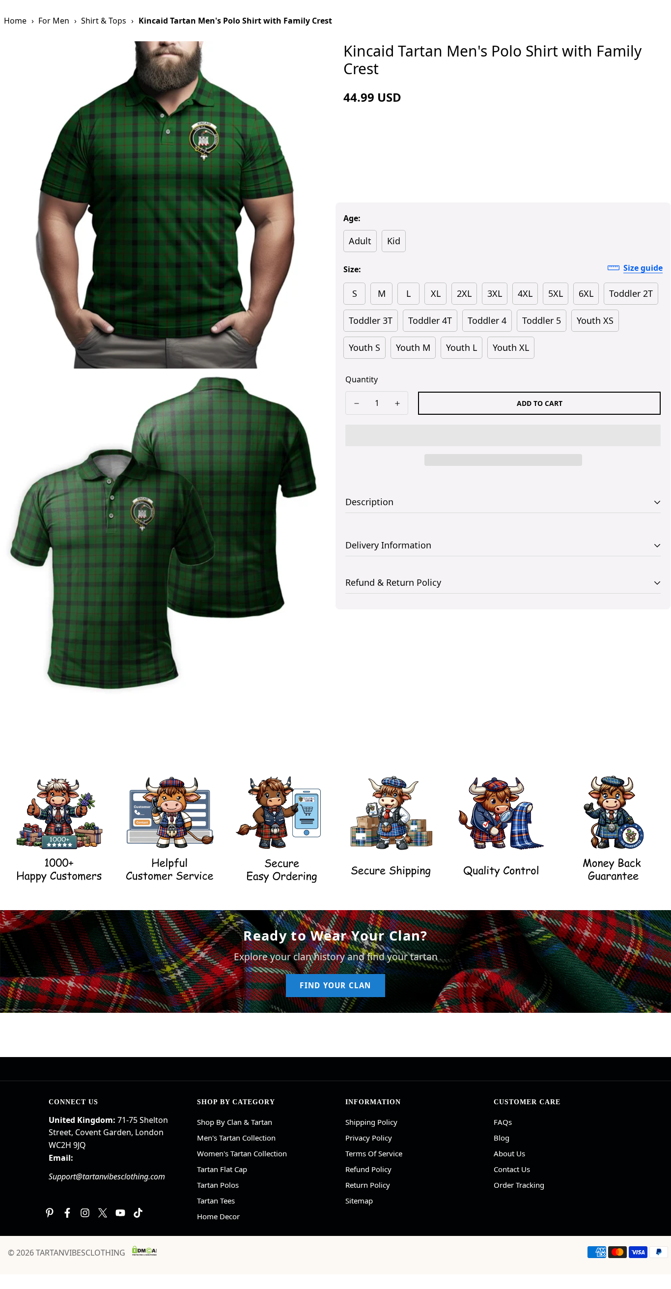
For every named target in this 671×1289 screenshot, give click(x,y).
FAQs (503, 1122)
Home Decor (218, 1216)
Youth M (413, 347)
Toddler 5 (541, 320)
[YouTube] (120, 1213)
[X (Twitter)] (103, 1213)
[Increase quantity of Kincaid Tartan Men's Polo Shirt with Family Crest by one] (397, 403)
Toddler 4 (487, 320)
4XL (525, 293)
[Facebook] (67, 1213)
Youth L (461, 347)
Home (15, 20)
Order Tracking (519, 1185)
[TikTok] (138, 1213)
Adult (360, 241)
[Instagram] (85, 1213)
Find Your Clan (335, 985)
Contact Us (512, 1169)
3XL (494, 293)
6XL (586, 293)
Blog (501, 1138)
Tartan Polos (218, 1185)
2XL (464, 293)
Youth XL (511, 347)
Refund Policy (368, 1169)
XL (436, 293)
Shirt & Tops (103, 20)
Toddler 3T (370, 320)
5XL (555, 293)
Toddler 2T (631, 293)
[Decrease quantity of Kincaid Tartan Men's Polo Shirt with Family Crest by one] (356, 403)
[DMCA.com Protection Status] (144, 1251)
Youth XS (595, 320)
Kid (393, 241)
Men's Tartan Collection (236, 1138)
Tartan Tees (216, 1200)
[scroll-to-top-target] (652, 1235)
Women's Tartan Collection (242, 1153)
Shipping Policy (371, 1122)
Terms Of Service (373, 1153)
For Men (53, 20)
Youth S (364, 347)
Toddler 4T (430, 320)
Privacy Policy (368, 1138)
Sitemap (359, 1200)
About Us (509, 1153)
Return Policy (367, 1185)
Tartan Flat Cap (222, 1169)
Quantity (361, 379)
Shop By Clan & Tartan (234, 1122)
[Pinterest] (49, 1213)
